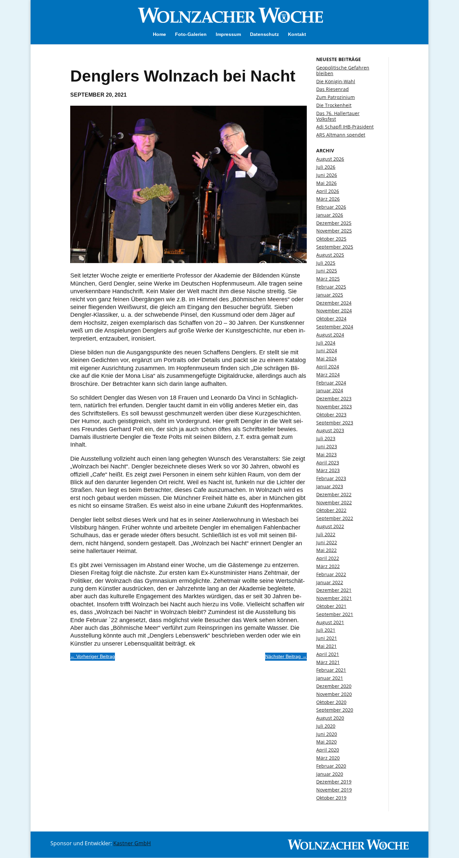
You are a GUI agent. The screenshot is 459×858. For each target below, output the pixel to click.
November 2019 (334, 790)
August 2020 (330, 718)
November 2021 (334, 598)
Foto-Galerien (191, 34)
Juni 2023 (326, 446)
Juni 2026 (326, 175)
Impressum (228, 34)
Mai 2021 (326, 646)
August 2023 (330, 430)
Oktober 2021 (331, 606)
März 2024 (328, 374)
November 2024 (334, 310)
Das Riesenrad (332, 89)
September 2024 (334, 326)
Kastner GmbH (132, 843)
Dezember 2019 (333, 781)
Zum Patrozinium (335, 97)
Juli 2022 (325, 534)
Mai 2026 (326, 183)
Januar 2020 (329, 774)
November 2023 (334, 406)
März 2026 (328, 199)
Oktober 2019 (331, 798)
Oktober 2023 (331, 414)
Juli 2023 (325, 438)
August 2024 (330, 335)
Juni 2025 (326, 270)
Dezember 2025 (333, 223)
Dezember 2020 (333, 686)
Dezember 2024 (333, 303)
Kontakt (297, 34)
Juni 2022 (326, 542)
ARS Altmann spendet (340, 135)
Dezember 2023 (333, 398)
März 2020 (328, 758)
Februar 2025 (331, 287)
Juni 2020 (326, 734)
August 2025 (330, 255)
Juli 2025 (325, 263)
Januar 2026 (329, 215)
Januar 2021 (329, 678)
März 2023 (328, 470)
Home (159, 34)
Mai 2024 (326, 358)
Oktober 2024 (331, 318)
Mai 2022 (326, 550)
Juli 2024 (325, 343)
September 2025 (334, 247)
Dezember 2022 (333, 494)
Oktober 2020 (331, 702)
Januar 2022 (329, 582)
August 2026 (330, 159)
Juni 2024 (326, 350)
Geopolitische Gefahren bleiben (342, 70)
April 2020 (327, 750)
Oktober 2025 (331, 239)
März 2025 (328, 278)
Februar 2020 (331, 766)
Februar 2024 (331, 383)
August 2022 (330, 526)
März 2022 (328, 566)
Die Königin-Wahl (335, 81)
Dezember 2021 (333, 590)
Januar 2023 (329, 486)
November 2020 (334, 694)
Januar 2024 (329, 390)
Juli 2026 (325, 167)
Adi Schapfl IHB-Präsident (345, 126)
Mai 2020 (326, 742)
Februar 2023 (331, 478)
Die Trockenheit (333, 105)
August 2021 (330, 622)
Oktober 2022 (331, 510)
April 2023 (327, 462)
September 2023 (334, 422)
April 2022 (327, 558)
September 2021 (334, 614)
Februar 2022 (331, 574)
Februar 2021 (331, 670)
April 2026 (327, 191)
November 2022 (334, 502)
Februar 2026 (331, 207)
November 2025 (334, 231)
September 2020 (334, 710)
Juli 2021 (325, 630)
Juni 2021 (326, 638)
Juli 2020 (325, 726)
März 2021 (328, 662)
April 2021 (327, 654)
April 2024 (327, 366)
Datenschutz (264, 34)
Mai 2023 (326, 454)
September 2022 (334, 518)
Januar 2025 (329, 295)
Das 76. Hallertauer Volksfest (338, 116)
